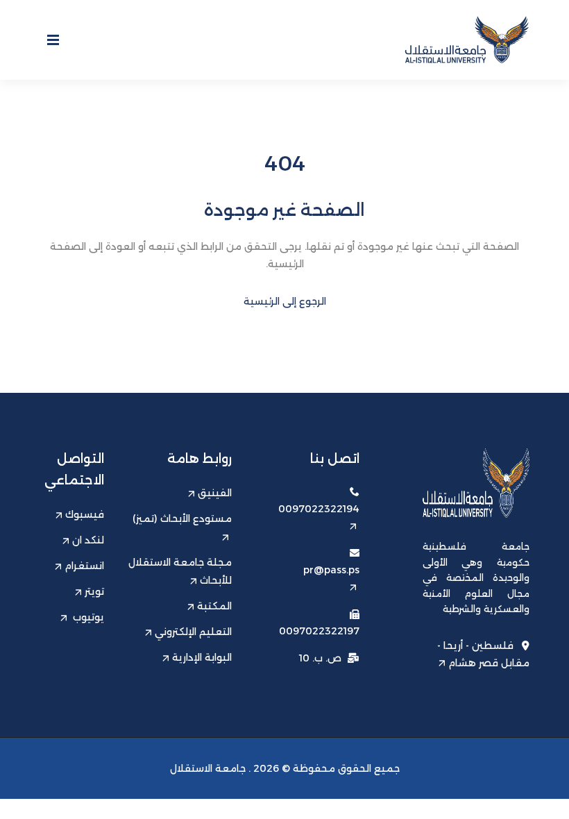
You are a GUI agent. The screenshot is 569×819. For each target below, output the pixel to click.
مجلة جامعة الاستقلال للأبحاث (180, 571)
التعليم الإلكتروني (193, 631)
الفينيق (215, 493)
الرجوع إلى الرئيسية (285, 301)
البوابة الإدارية (202, 657)
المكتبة (214, 606)
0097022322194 (318, 509)
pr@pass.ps (331, 570)
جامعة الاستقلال (208, 768)
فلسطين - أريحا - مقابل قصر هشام (483, 653)
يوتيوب (87, 617)
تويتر (94, 591)
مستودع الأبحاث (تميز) (182, 518)
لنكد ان (88, 540)
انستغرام (84, 565)
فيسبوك (84, 514)
